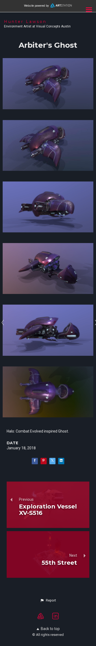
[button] (48, 600)
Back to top (50, 629)
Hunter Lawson (25, 21)
